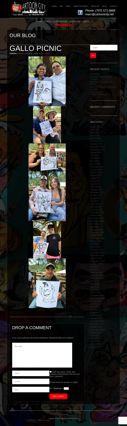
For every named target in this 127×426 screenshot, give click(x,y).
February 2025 (96, 167)
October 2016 (96, 327)
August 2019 (95, 264)
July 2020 (94, 244)
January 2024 (96, 190)
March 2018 (95, 292)
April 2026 (94, 135)
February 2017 (96, 315)
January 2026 (96, 144)
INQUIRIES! (63, 25)
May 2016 (94, 341)
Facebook (64, 414)
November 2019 (97, 255)
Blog (104, 6)
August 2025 (95, 152)
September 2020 (97, 238)
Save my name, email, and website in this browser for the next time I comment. (64, 374)
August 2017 (95, 301)
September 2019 (97, 261)
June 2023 (94, 204)
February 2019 (96, 272)
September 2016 (97, 330)
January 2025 (96, 170)
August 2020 (95, 241)
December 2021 (97, 218)
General (46, 53)
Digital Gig (94, 74)
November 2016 (97, 324)
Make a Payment (81, 6)
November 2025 (97, 147)
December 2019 (97, 252)
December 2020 (97, 232)
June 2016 (94, 338)
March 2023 (95, 207)
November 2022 (97, 212)
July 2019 (94, 267)
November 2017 (97, 295)
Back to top (63, 422)
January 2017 (96, 318)
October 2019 (96, 258)
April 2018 (94, 290)
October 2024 (96, 172)
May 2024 (94, 184)
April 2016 (94, 344)
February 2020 (96, 250)
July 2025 (94, 155)
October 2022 (96, 215)
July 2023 (94, 201)
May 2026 (94, 132)
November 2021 (97, 221)
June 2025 (94, 158)
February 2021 (96, 230)
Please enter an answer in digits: (63, 382)
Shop (68, 6)
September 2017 (97, 298)
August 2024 (95, 175)
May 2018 (94, 287)
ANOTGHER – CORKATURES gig (98, 93)
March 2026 (95, 138)
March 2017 (95, 313)
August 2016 (95, 333)
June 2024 (94, 181)
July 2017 (94, 304)
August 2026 (95, 127)
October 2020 (96, 235)
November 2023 (97, 192)
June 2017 (94, 307)
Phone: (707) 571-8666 (100, 10)
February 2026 (96, 141)
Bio (61, 6)
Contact (113, 6)
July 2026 (94, 130)
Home (54, 6)
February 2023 (96, 210)
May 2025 (94, 161)
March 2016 (95, 347)
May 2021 (94, 227)
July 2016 (94, 335)
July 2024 (94, 178)
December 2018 (97, 275)
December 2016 (97, 321)
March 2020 (95, 247)
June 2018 (94, 284)
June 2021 (94, 224)
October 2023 (96, 195)
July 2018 (94, 281)
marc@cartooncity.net (99, 14)
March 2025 (95, 164)
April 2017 (94, 310)
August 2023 (95, 198)
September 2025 (97, 150)
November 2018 (97, 278)
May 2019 (94, 270)
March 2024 (95, 187)
